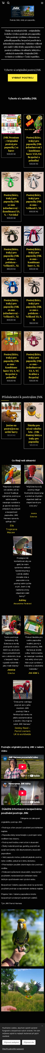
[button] (8, 3)
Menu (42, 3)
